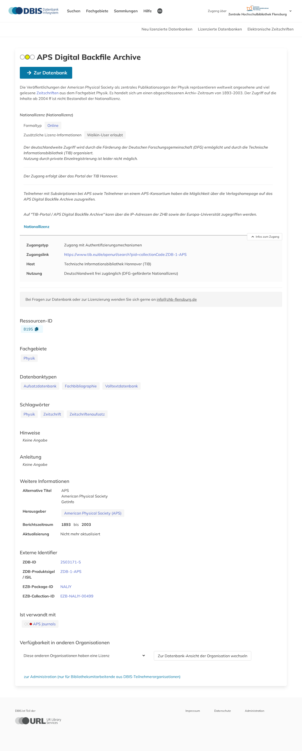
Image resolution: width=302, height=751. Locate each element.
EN (159, 10)
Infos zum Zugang (267, 236)
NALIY (65, 586)
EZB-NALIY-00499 (76, 596)
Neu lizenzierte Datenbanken (167, 29)
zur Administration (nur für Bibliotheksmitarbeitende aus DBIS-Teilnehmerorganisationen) (102, 676)
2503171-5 (70, 562)
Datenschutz (222, 710)
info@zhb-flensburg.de (177, 299)
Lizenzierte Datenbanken (220, 29)
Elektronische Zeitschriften (270, 29)
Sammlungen (126, 11)
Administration (254, 710)
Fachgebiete (97, 11)
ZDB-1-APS (70, 571)
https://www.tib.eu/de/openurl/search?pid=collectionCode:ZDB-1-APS (125, 254)
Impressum (192, 710)
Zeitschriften (48, 92)
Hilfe (147, 11)
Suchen (73, 11)
